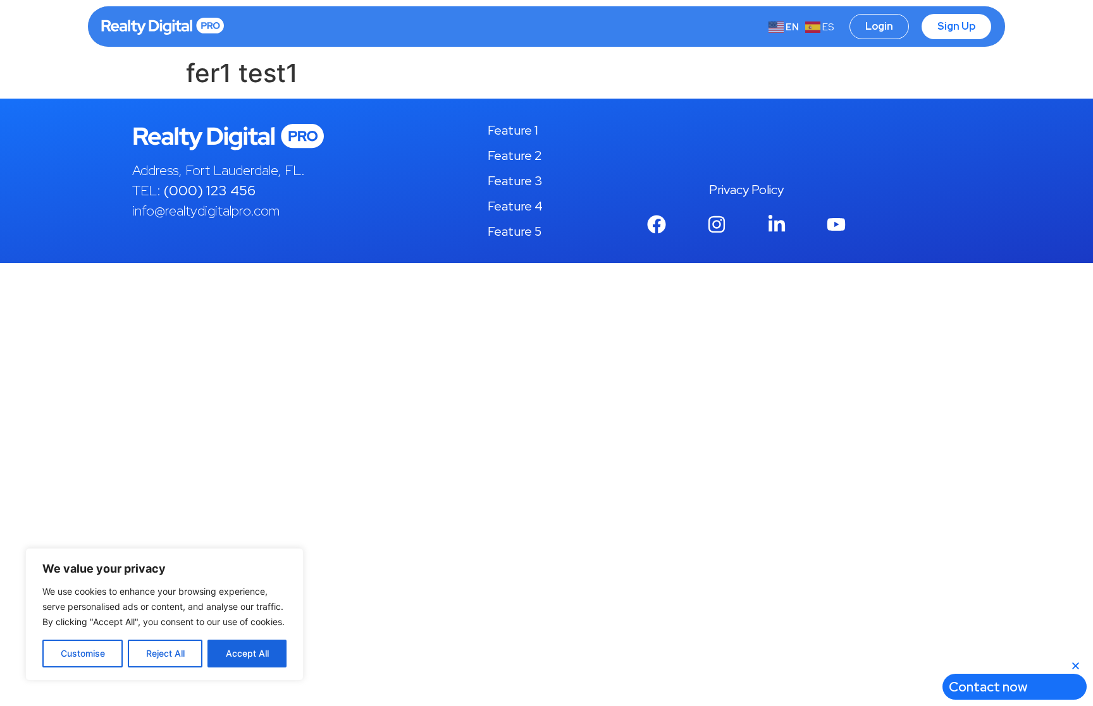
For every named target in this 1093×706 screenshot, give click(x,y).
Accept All (247, 653)
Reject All (165, 653)
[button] (1075, 666)
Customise (83, 653)
